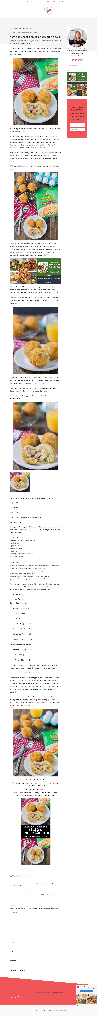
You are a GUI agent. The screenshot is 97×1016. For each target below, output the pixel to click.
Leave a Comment (33, 32)
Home (11, 28)
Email (12, 951)
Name (12, 942)
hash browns (30, 876)
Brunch (21, 876)
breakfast (17, 876)
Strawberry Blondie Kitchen (48, 10)
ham (26, 876)
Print (11, 494)
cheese (24, 876)
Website (13, 960)
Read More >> (77, 55)
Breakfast (18, 875)
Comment (14, 912)
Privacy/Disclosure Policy (61, 1010)
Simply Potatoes (20, 540)
